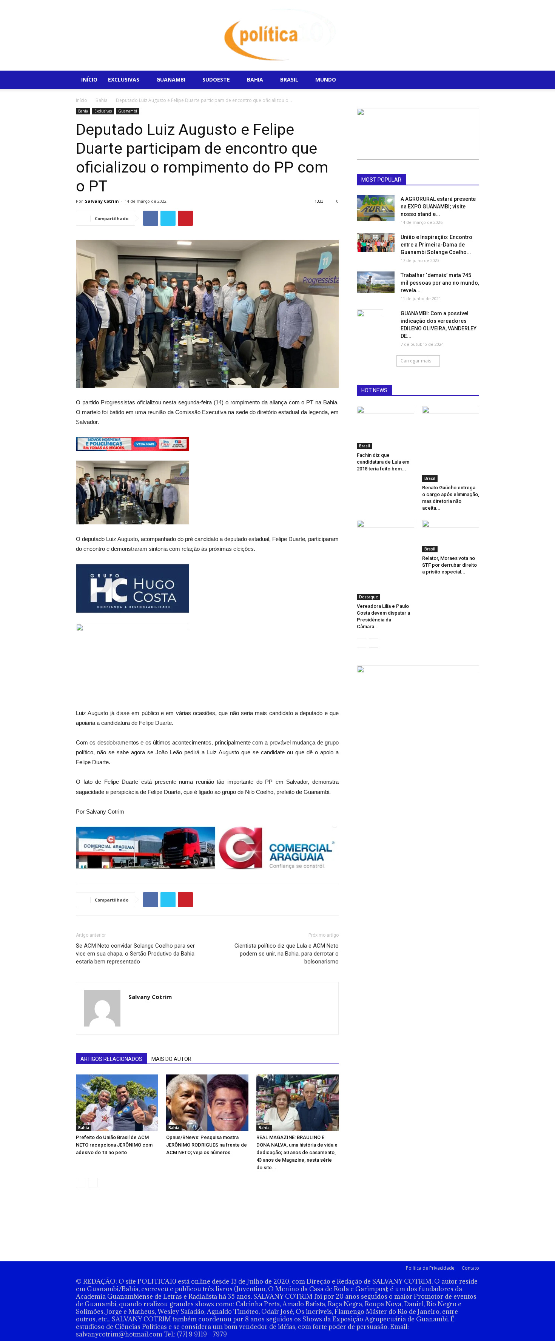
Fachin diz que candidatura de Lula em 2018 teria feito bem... (383, 462)
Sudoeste (216, 79)
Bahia (255, 79)
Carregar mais (416, 361)
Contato (470, 1268)
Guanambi (170, 79)
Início (89, 79)
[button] (470, 80)
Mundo (325, 79)
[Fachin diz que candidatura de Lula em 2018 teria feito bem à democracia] (385, 427)
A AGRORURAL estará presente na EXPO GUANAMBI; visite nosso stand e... (438, 206)
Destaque (368, 597)
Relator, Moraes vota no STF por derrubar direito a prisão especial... (449, 565)
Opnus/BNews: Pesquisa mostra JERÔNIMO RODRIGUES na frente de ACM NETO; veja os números (206, 1144)
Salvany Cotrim (102, 201)
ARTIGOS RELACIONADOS (111, 1059)
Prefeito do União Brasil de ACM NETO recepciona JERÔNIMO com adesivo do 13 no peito (114, 1144)
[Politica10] (277, 35)
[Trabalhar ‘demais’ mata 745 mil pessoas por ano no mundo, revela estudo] (376, 282)
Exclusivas (123, 79)
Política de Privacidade (430, 1268)
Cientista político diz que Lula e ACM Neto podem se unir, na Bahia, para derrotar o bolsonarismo (286, 953)
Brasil (289, 79)
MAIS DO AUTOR (171, 1059)
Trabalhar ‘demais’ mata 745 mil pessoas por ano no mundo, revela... (440, 282)
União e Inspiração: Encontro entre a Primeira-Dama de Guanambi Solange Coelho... (436, 244)
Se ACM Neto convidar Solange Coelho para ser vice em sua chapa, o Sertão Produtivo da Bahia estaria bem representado (135, 953)
